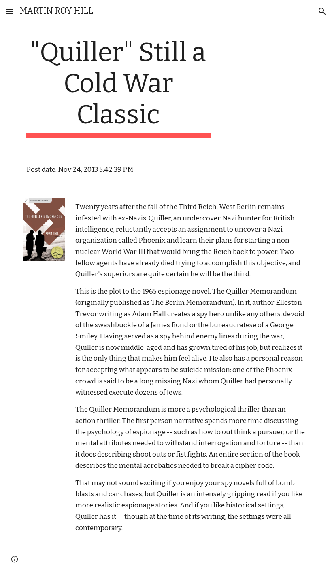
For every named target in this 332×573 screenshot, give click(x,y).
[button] (9, 11)
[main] (118, 88)
